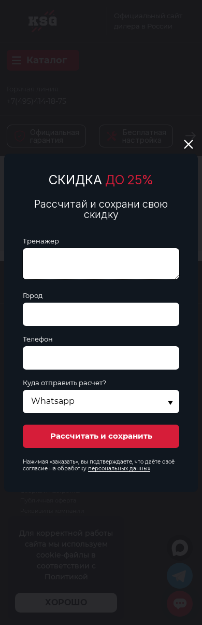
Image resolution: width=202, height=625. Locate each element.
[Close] (188, 144)
